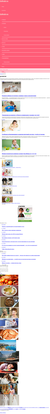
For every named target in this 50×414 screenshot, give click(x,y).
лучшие (20, 407)
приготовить (42, 407)
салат (17, 409)
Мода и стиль (5, 38)
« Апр (1, 273)
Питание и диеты (5, 50)
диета (9, 407)
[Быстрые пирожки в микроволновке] (9, 339)
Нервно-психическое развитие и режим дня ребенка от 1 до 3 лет (19, 153)
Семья (3, 54)
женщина (13, 407)
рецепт (11, 409)
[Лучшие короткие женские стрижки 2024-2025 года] (9, 317)
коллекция (16, 407)
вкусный (3, 407)
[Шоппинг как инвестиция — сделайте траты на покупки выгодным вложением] (7, 175)
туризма (23, 409)
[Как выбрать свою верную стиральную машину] (9, 328)
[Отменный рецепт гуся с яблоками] (9, 285)
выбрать (6, 407)
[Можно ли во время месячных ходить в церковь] (8, 394)
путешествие (47, 407)
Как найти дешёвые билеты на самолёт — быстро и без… (11, 167)
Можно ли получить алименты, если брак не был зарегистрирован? (13, 195)
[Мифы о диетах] (8, 372)
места (26, 407)
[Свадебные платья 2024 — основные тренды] (9, 405)
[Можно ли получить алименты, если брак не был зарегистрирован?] (7, 194)
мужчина (33, 407)
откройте (36, 407)
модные (30, 407)
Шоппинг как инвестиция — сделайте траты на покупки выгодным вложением (15, 176)
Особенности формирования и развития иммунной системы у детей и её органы (23, 134)
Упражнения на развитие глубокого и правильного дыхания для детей (20, 115)
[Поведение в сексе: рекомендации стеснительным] (9, 383)
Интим (5, 27)
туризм (20, 409)
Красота (3, 42)
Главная (1, 73)
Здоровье (4, 23)
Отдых (3, 46)
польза (38, 407)
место (28, 407)
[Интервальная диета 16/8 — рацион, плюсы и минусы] (7, 202)
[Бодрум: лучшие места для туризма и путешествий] (8, 350)
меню (23, 407)
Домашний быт (5, 58)
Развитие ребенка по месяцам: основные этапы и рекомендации (19, 95)
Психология (6, 31)
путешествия (6, 409)
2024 (1, 407)
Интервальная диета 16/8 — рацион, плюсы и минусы (11, 203)
